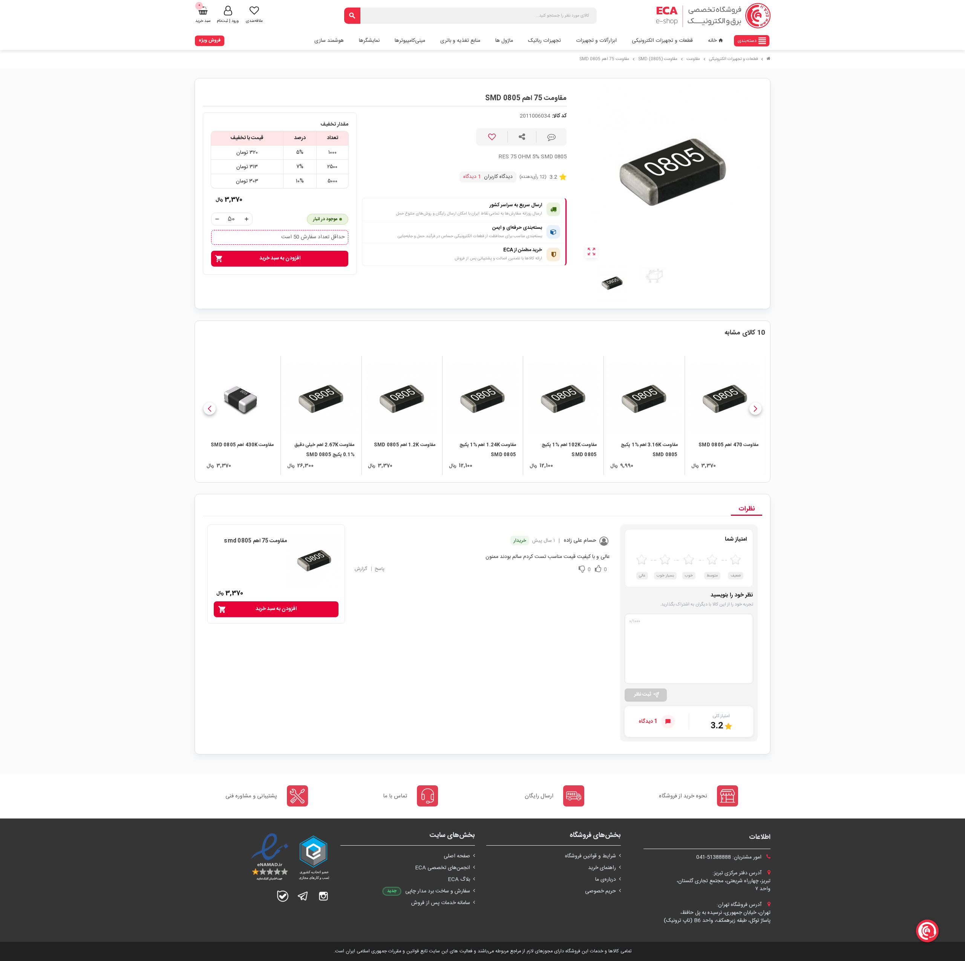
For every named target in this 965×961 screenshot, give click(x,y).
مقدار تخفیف (334, 125)
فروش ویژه (210, 40)
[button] (755, 409)
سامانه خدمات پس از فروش (440, 902)
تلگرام (303, 896)
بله (282, 896)
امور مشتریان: (729, 857)
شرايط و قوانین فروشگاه (590, 856)
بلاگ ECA (459, 879)
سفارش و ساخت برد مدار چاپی (437, 891)
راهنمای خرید (602, 867)
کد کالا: (559, 116)
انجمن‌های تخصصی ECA (442, 867)
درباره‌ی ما (605, 879)
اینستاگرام (323, 896)
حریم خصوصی (600, 891)
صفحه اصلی (457, 856)
